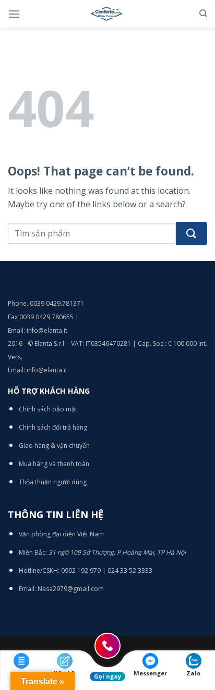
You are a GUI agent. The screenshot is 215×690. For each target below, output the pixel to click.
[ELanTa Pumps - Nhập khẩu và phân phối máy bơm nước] (107, 14)
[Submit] (191, 233)
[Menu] (14, 14)
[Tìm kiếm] (203, 13)
